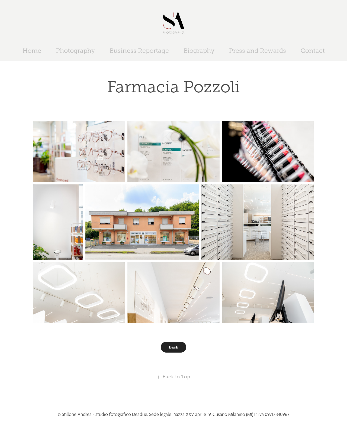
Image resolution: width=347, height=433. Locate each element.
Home (32, 50)
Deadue (139, 414)
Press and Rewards (257, 50)
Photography (75, 50)
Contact (313, 50)
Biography (199, 50)
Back (173, 347)
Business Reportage (139, 50)
